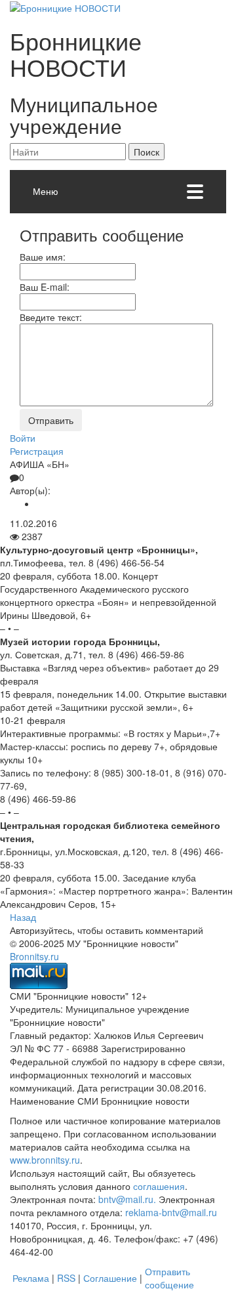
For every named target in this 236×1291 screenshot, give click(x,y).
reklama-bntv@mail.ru (171, 1212)
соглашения (159, 1186)
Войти (22, 437)
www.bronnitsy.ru (45, 1159)
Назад (23, 916)
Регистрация (37, 450)
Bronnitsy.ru (34, 956)
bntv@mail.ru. (127, 1199)
